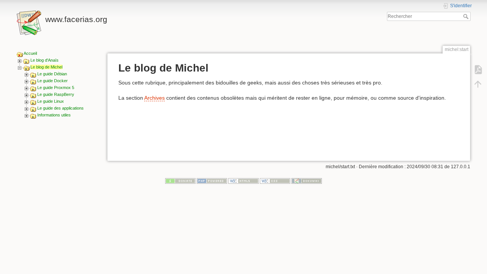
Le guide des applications (60, 108)
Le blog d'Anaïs (44, 60)
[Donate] (180, 180)
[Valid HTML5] (243, 180)
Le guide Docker (52, 80)
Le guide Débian (52, 74)
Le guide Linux (50, 101)
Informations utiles (54, 115)
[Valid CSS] (275, 180)
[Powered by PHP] (212, 180)
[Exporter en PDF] (478, 69)
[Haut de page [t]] (478, 83)
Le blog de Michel (46, 67)
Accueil (30, 53)
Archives (154, 98)
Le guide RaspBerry (55, 94)
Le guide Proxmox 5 (55, 87)
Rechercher (466, 16)
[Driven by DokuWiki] (306, 180)
